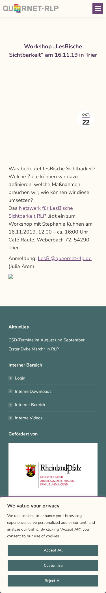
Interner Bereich (30, 404)
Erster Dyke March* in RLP (33, 349)
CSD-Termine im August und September (46, 340)
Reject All (53, 580)
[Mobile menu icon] (97, 8)
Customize (53, 565)
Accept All (53, 550)
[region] (53, 544)
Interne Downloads (33, 391)
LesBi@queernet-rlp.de (65, 258)
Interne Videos (28, 418)
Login (20, 378)
